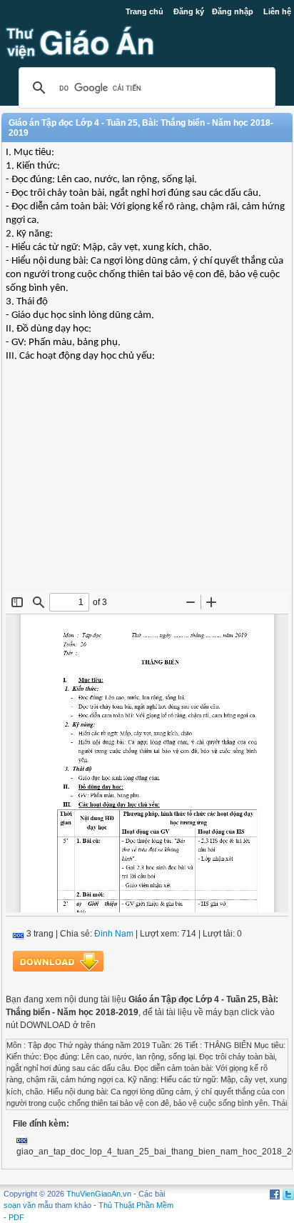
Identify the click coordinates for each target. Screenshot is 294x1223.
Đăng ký (188, 11)
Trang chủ (144, 11)
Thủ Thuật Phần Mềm (135, 1205)
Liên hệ (277, 11)
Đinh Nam (113, 934)
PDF (16, 1217)
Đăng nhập (232, 11)
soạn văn (20, 1205)
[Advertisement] (147, 487)
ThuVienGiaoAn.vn (98, 1193)
